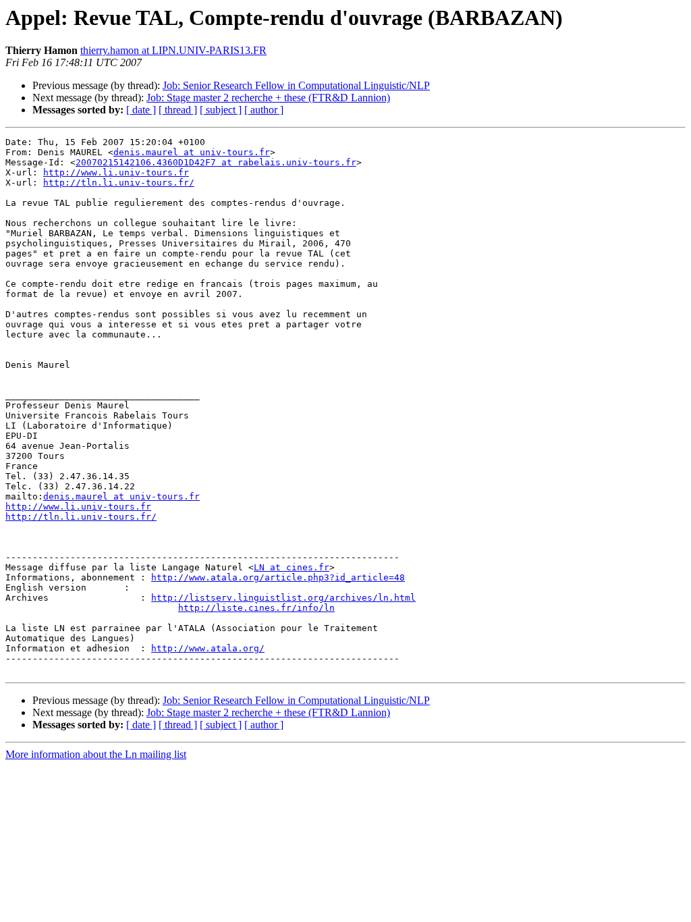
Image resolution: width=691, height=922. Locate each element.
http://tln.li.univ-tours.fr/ (118, 183)
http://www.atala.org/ (208, 648)
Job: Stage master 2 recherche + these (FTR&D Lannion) (268, 97)
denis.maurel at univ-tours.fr (191, 152)
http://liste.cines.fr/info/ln (256, 608)
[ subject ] (221, 109)
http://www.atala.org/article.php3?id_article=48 (278, 577)
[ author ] (263, 109)
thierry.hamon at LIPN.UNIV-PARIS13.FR (173, 50)
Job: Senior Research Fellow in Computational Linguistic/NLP (296, 85)
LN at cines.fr (291, 567)
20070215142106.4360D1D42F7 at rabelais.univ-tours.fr (216, 162)
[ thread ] (178, 109)
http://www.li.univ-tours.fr (116, 172)
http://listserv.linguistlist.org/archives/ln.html (283, 598)
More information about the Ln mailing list (95, 754)
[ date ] (141, 109)
